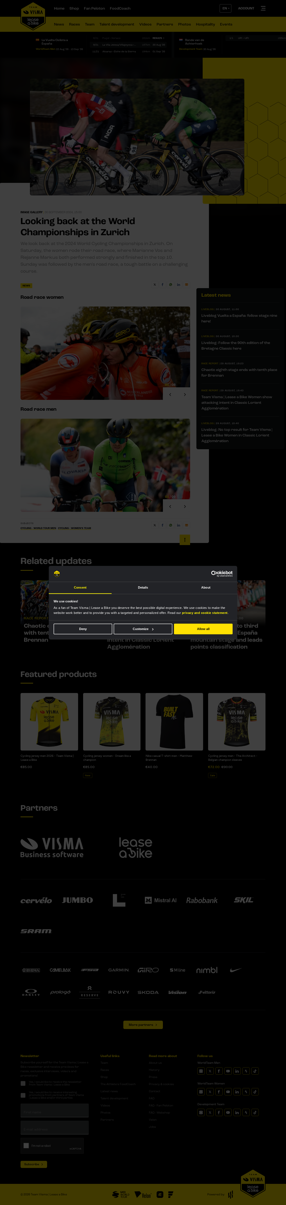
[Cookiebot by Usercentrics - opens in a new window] (214, 574)
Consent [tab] (80, 587)
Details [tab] (143, 587)
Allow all (203, 629)
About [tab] (205, 587)
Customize (140, 629)
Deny (83, 629)
